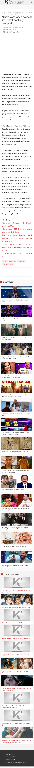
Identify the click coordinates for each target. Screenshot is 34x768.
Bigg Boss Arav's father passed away (13, 489)
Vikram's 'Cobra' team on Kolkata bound (14, 546)
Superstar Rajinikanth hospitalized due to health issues (16, 414)
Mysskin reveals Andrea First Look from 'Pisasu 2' (16, 452)
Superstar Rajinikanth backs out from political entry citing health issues (15, 357)
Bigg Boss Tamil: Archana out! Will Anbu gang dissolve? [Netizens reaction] (15, 433)
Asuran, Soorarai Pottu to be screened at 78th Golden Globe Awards (15, 471)
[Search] (31, 2)
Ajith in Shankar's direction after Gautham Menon (17, 638)
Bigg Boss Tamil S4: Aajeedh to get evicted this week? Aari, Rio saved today (16, 509)
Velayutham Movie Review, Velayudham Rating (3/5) (16, 724)
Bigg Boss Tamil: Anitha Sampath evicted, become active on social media (14, 376)
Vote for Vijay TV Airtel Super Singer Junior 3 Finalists (15, 654)
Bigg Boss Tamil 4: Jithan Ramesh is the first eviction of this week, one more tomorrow (15, 566)
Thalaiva (5, 264)
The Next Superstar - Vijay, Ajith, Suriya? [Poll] (16, 607)
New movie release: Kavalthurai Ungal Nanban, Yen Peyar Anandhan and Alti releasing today (17, 238)
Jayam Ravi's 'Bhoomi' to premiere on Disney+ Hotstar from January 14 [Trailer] (15, 395)
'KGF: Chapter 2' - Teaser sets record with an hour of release (15, 338)
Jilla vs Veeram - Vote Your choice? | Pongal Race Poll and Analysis (15, 672)
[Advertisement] (17, 53)
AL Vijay (5, 261)
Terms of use (10, 759)
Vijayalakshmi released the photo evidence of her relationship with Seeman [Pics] (17, 741)
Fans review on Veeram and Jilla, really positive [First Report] (16, 591)
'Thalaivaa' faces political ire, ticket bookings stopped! (17, 13)
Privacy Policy (11, 757)
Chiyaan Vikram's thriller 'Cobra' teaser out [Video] (14, 319)
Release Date (21, 261)
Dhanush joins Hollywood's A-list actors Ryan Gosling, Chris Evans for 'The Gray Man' (15, 528)
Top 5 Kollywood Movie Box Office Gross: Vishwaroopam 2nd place (14, 706)
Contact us (9, 754)
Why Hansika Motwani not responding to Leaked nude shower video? (16, 689)
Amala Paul (12, 261)
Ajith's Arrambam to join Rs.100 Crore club (14, 623)
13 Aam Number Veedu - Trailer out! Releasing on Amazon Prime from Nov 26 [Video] (17, 247)
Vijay (11, 264)
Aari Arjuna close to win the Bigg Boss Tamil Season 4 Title (15, 300)
